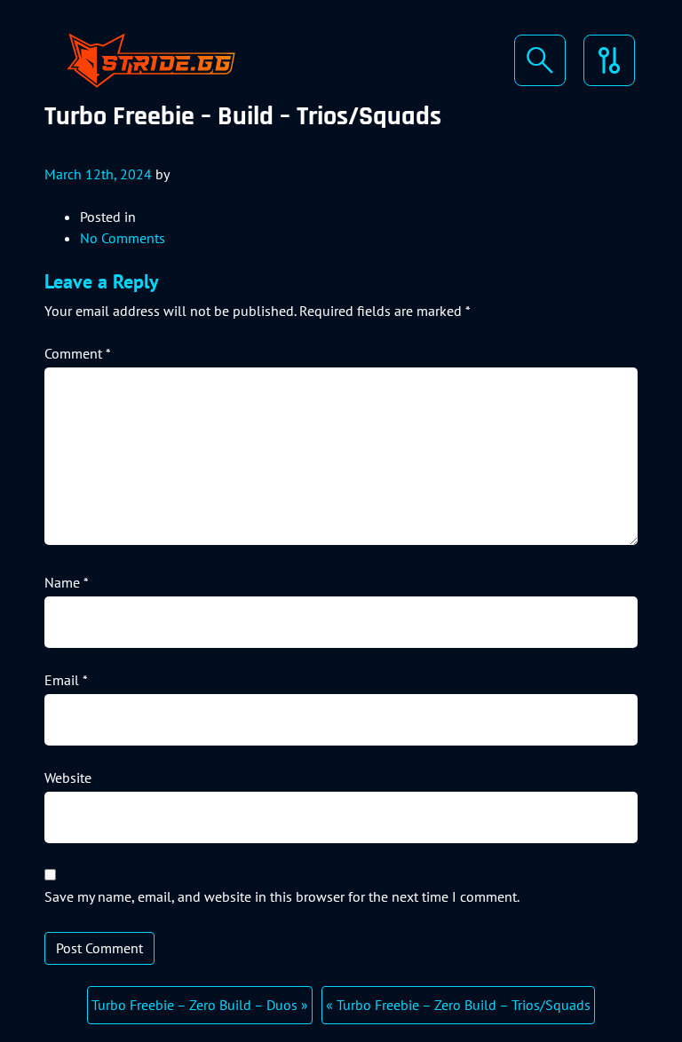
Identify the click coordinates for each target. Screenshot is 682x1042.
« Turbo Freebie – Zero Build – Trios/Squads (458, 1005)
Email (66, 680)
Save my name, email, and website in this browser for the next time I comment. (281, 896)
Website (67, 777)
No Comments (122, 238)
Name (66, 582)
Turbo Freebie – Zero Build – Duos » (199, 1005)
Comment (77, 353)
